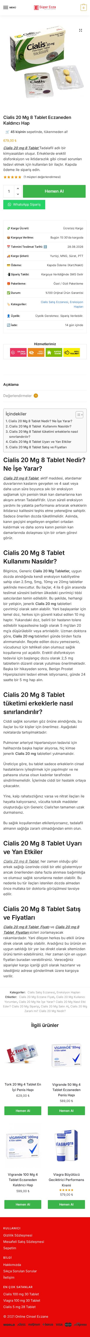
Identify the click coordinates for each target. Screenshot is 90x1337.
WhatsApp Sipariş (26, 204)
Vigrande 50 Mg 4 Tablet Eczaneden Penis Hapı (66, 1089)
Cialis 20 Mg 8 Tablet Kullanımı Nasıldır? (40, 426)
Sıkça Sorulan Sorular (20, 1271)
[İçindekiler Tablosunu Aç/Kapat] (77, 414)
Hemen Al (54, 191)
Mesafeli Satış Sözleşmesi (23, 1242)
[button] (80, 30)
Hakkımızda (12, 1265)
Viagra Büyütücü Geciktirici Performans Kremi (66, 1179)
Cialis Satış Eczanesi (54, 302)
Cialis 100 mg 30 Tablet (21, 1294)
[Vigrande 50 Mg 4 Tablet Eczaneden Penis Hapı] (66, 1055)
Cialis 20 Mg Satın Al (55, 1006)
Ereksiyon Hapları (68, 992)
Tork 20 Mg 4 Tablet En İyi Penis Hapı (23, 1087)
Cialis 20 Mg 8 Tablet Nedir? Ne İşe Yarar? (40, 421)
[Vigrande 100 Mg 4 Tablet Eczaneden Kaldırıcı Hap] (22, 1145)
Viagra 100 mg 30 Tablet (21, 1300)
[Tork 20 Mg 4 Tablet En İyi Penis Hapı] (22, 1055)
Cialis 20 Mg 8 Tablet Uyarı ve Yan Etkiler (40, 441)
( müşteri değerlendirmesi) (42, 177)
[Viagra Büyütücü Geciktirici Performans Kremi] (66, 1145)
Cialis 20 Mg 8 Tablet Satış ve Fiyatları (38, 447)
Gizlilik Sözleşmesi (17, 1235)
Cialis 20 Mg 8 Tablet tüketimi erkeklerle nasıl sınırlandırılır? (43, 434)
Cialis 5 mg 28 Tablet (19, 1307)
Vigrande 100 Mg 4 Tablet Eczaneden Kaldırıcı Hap (23, 1179)
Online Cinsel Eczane (31, 1316)
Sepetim (9, 1248)
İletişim (8, 1277)
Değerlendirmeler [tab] (19, 395)
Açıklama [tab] (11, 384)
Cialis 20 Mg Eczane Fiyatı (36, 997)
